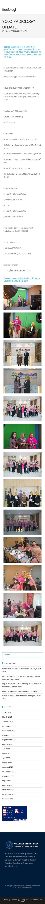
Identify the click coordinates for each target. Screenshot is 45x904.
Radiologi (9, 10)
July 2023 (6, 749)
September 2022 (9, 780)
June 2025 (6, 712)
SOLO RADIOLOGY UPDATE (16, 31)
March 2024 (7, 717)
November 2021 (8, 794)
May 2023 (6, 753)
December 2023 (9, 726)
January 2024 (7, 721)
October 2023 (8, 735)
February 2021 (7, 799)
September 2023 (9, 740)
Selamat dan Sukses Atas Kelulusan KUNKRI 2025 (22, 691)
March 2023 (7, 762)
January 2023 (7, 767)
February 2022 (8, 790)
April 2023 (6, 758)
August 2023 (7, 744)
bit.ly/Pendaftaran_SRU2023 (18, 270)
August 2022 (7, 785)
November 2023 (8, 730)
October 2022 (8, 776)
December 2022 (9, 771)
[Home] (3, 31)
